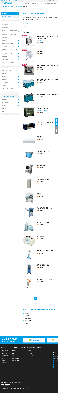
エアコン (39, 137)
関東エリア (14, 353)
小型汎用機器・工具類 (6, 59)
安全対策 (4, 108)
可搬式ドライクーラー (44, 151)
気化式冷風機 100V (43, 265)
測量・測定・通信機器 (6, 65)
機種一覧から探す (5, 350)
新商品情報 (4, 99)
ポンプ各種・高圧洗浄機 (7, 53)
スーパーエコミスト (43, 222)
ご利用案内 (30, 350)
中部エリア (14, 355)
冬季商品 (45, 110)
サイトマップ (25, 388)
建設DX (3, 111)
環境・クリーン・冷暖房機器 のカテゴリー (39, 309)
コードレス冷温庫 (42, 108)
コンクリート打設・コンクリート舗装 (9, 50)
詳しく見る (40, 42)
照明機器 (4, 40)
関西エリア (14, 357)
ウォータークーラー (43, 180)
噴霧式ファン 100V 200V (45, 251)
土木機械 (4, 22)
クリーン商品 (28, 320)
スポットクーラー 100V (44, 279)
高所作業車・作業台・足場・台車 (9, 34)
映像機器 (4, 85)
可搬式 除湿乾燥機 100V (44, 208)
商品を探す (27, 3)
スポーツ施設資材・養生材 (7, 88)
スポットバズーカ (42, 165)
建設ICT (4, 19)
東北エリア (14, 351)
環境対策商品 (28, 318)
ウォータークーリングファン (46, 123)
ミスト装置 (40, 236)
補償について (30, 357)
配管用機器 (4, 56)
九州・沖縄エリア (15, 360)
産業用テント (5, 76)
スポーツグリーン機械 (6, 70)
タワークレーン (5, 73)
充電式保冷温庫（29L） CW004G (47, 94)
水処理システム (28, 323)
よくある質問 (30, 353)
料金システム (30, 351)
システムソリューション (7, 91)
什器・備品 (4, 79)
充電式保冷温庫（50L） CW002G (47, 80)
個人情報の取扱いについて (16, 388)
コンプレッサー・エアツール (8, 46)
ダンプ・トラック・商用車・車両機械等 (9, 31)
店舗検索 (34, 3)
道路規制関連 (5, 27)
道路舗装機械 (5, 25)
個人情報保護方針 (4, 388)
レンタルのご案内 (49, 3)
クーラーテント (42, 51)
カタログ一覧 (4, 353)
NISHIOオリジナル (6, 105)
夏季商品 (39, 40)
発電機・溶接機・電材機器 (7, 43)
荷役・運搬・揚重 (5, 37)
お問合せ (39, 348)
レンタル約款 (30, 355)
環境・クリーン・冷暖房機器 (8, 62)
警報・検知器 (5, 68)
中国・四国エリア (15, 358)
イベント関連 (5, 82)
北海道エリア (14, 350)
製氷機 (39, 194)
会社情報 (49, 0)
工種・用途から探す (6, 351)
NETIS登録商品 (5, 102)
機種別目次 (4, 362)
